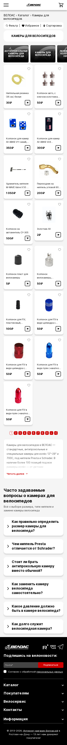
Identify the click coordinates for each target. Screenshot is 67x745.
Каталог (23, 15)
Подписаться (50, 665)
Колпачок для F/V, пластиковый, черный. (16, 323)
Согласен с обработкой (35, 671)
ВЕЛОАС (9, 15)
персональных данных (49, 671)
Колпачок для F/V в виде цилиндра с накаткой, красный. (16, 368)
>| (56, 432)
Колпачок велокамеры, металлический (45, 278)
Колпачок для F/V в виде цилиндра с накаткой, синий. (47, 323)
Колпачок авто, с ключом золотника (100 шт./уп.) (47, 97)
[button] (33, 525)
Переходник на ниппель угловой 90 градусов (48, 187)
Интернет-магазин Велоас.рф (40, 730)
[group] (16, 53)
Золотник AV (44, 229)
